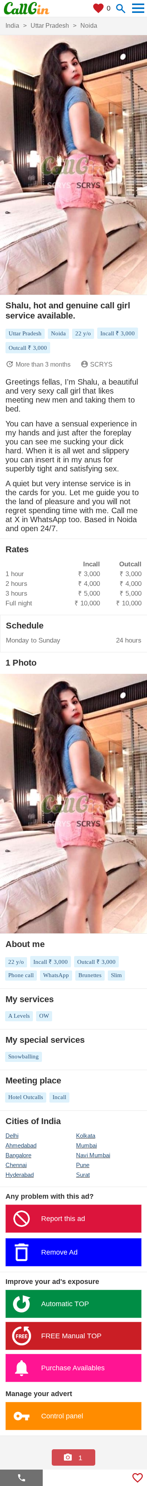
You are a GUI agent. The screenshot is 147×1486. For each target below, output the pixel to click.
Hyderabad (19, 1174)
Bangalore (18, 1155)
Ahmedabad (20, 1145)
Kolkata (85, 1135)
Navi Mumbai (93, 1155)
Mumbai (86, 1145)
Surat (83, 1174)
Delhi (11, 1135)
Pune (82, 1165)
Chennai (16, 1165)
